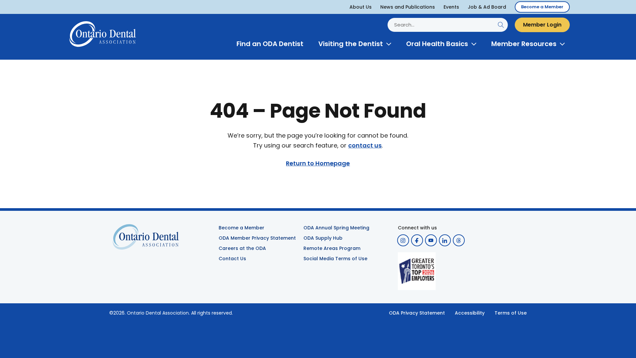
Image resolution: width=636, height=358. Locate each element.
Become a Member (542, 7)
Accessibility (470, 313)
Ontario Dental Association (158, 313)
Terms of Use (511, 313)
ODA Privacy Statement (417, 313)
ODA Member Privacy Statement (257, 238)
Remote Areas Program (331, 248)
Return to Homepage (318, 163)
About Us (360, 7)
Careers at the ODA (242, 248)
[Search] (500, 24)
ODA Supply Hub (323, 238)
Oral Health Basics (437, 43)
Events (451, 7)
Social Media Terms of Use (335, 258)
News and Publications (407, 7)
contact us (365, 145)
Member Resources (523, 43)
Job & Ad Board (487, 7)
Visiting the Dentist (350, 43)
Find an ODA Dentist (270, 43)
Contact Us (232, 258)
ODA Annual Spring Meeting (336, 227)
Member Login (542, 25)
